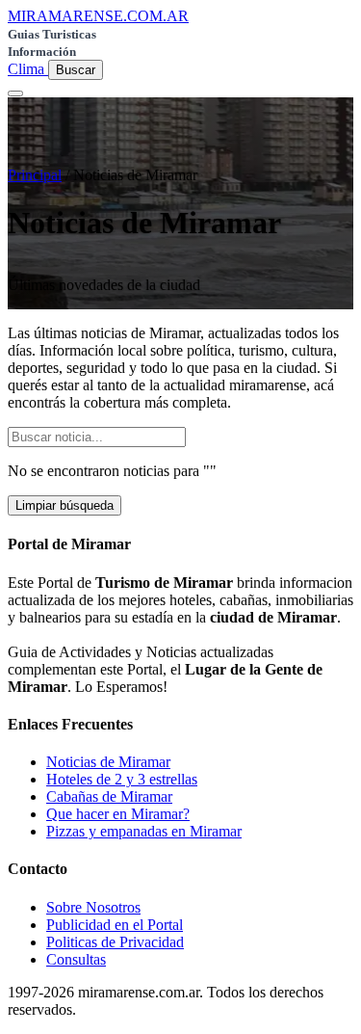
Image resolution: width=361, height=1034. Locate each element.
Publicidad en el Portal (114, 924)
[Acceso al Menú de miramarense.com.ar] (15, 93)
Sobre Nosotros (93, 907)
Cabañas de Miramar (109, 796)
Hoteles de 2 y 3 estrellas (121, 779)
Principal (35, 175)
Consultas (76, 959)
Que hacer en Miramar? (118, 814)
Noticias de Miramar (108, 762)
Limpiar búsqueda (64, 505)
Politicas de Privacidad (115, 942)
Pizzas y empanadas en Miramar (144, 831)
